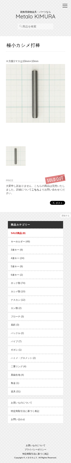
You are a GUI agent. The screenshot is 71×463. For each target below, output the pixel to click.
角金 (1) (15, 383)
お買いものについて (21, 402)
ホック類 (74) (18, 283)
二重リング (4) (18, 366)
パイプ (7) (16, 341)
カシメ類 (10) (18, 291)
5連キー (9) (17, 266)
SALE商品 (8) (18, 233)
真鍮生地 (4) (17, 375)
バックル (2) (17, 333)
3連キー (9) (17, 249)
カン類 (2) (16, 308)
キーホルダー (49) (20, 241)
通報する (65, 216)
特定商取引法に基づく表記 (25, 411)
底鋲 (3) (15, 324)
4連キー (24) (17, 258)
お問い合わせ (18, 419)
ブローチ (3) (17, 316)
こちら (35, 189)
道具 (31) (16, 391)
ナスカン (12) (18, 300)
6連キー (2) (17, 274)
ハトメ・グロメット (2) (23, 358)
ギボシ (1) (16, 349)
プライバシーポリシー (35, 449)
